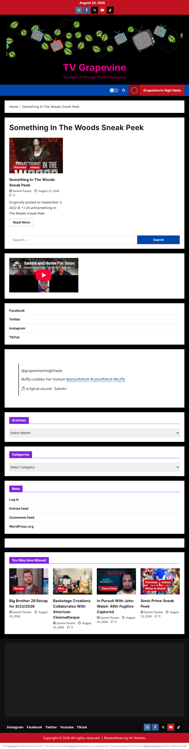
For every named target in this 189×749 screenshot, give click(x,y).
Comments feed (21, 517)
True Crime (109, 588)
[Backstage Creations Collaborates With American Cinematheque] (72, 581)
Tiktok (82, 727)
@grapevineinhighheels (41, 370)
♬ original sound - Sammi (43, 388)
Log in (14, 499)
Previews (20, 167)
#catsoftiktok (101, 379)
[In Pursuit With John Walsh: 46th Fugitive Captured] (116, 581)
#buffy (119, 379)
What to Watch (155, 588)
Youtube (67, 727)
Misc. (61, 588)
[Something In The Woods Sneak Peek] (36, 156)
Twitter (14, 319)
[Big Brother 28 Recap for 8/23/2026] (28, 581)
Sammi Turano (22, 191)
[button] (123, 90)
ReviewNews (114, 738)
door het (73, 745)
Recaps (19, 588)
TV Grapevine (94, 67)
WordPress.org (21, 526)
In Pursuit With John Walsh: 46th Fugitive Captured (115, 606)
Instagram (17, 328)
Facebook (17, 310)
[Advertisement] (94, 680)
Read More (23, 223)
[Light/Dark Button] (114, 90)
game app (13, 745)
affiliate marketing (152, 745)
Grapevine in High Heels (162, 90)
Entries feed (18, 508)
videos (34, 167)
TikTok (14, 337)
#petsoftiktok (77, 379)
